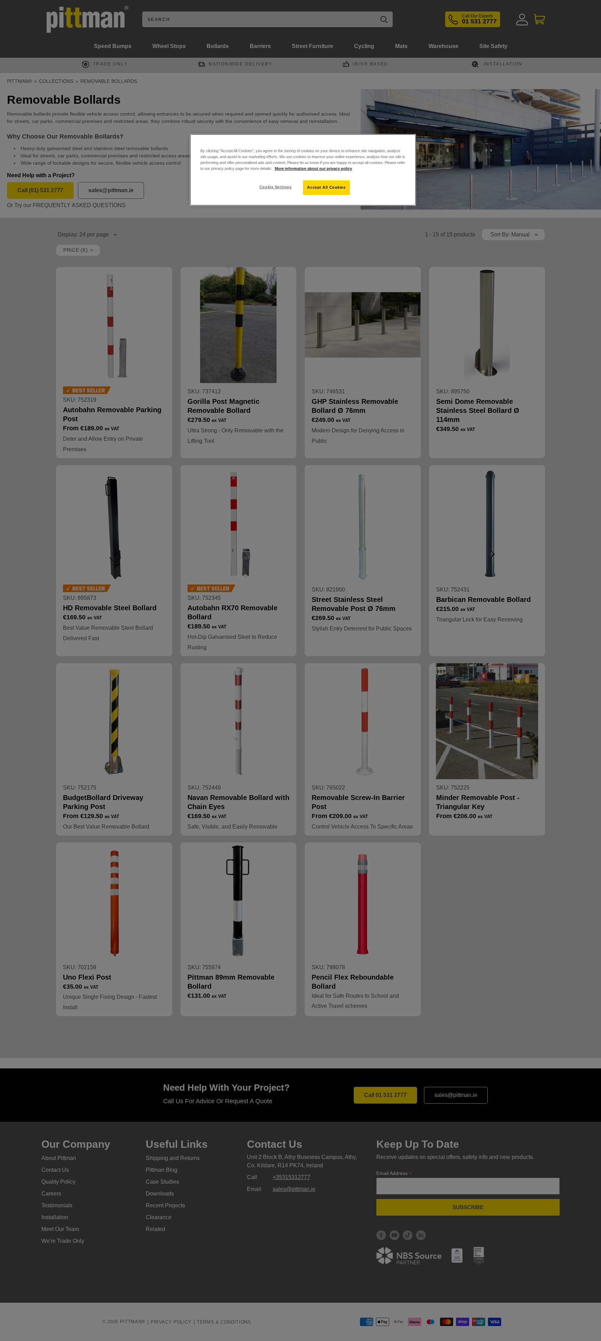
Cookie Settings (275, 187)
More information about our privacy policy (313, 168)
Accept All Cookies (326, 187)
